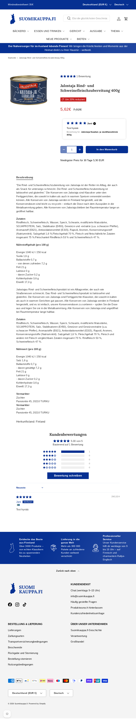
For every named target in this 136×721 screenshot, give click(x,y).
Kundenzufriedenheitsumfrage (87, 613)
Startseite (12, 58)
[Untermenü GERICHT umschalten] (84, 31)
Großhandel (77, 641)
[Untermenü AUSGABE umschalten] (105, 31)
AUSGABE (96, 31)
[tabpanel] (68, 298)
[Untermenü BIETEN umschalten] (89, 39)
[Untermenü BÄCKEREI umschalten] (28, 31)
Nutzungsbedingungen (20, 664)
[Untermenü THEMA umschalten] (122, 31)
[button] (126, 19)
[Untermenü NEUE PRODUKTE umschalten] (71, 39)
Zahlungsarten (16, 636)
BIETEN (81, 39)
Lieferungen (14, 630)
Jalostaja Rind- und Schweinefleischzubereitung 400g (41, 58)
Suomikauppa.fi (21, 704)
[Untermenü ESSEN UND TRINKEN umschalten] (64, 31)
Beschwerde (15, 647)
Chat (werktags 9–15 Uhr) (85, 590)
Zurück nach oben (66, 571)
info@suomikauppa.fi (82, 596)
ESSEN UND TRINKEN (47, 31)
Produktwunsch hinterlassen (87, 607)
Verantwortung (79, 636)
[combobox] (86, 18)
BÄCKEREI (19, 31)
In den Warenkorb (107, 149)
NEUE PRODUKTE (57, 39)
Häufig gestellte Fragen (84, 601)
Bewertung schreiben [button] (68, 475)
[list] (29, 90)
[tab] (24, 177)
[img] (24, 497)
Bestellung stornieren (20, 658)
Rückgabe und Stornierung (23, 653)
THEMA (115, 31)
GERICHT (75, 31)
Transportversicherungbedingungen (28, 641)
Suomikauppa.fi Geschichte (86, 630)
